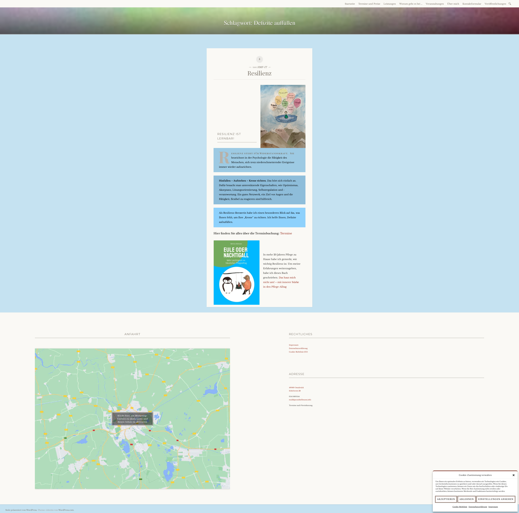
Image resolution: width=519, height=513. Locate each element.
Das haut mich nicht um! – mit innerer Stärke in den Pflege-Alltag (281, 282)
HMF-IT (262, 67)
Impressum (493, 507)
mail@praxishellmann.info (300, 400)
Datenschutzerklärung (478, 507)
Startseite (350, 3)
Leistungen (390, 3)
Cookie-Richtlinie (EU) (298, 352)
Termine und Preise (369, 3)
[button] (513, 475)
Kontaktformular (472, 3)
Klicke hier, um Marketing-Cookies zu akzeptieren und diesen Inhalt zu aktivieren (132, 418)
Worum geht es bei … (410, 3)
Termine (286, 233)
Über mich (453, 3)
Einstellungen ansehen (495, 499)
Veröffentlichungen (495, 3)
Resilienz (259, 73)
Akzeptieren (446, 499)
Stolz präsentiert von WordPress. (21, 510)
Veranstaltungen (435, 3)
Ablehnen (466, 499)
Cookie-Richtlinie (460, 507)
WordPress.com (66, 510)
